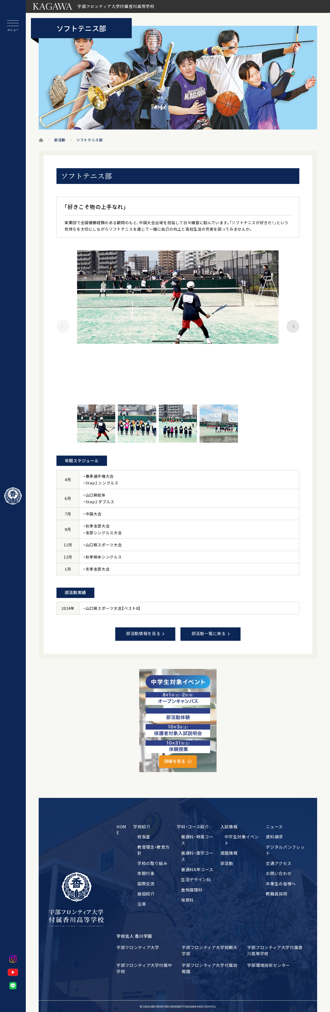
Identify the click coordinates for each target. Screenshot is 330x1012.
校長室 (143, 837)
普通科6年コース (197, 869)
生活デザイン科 (196, 880)
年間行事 (146, 873)
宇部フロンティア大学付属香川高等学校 (275, 950)
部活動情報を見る (143, 633)
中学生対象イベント (242, 840)
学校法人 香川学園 (134, 936)
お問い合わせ (279, 873)
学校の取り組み (152, 863)
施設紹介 (146, 894)
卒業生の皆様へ (281, 884)
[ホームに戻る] (13, 496)
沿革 (141, 904)
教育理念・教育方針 (153, 850)
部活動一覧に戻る (209, 633)
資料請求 (274, 837)
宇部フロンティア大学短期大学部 (209, 950)
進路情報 (229, 853)
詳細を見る (175, 761)
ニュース (274, 827)
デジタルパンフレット (285, 850)
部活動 (226, 863)
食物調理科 (191, 890)
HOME (121, 830)
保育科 (187, 900)
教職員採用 (276, 894)
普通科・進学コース (197, 856)
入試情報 (229, 827)
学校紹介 (142, 827)
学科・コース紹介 (193, 827)
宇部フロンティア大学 (138, 947)
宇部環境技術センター (268, 965)
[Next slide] (292, 326)
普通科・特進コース (197, 840)
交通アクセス (278, 863)
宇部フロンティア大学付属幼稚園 (209, 968)
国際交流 (146, 884)
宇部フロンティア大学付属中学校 (144, 968)
